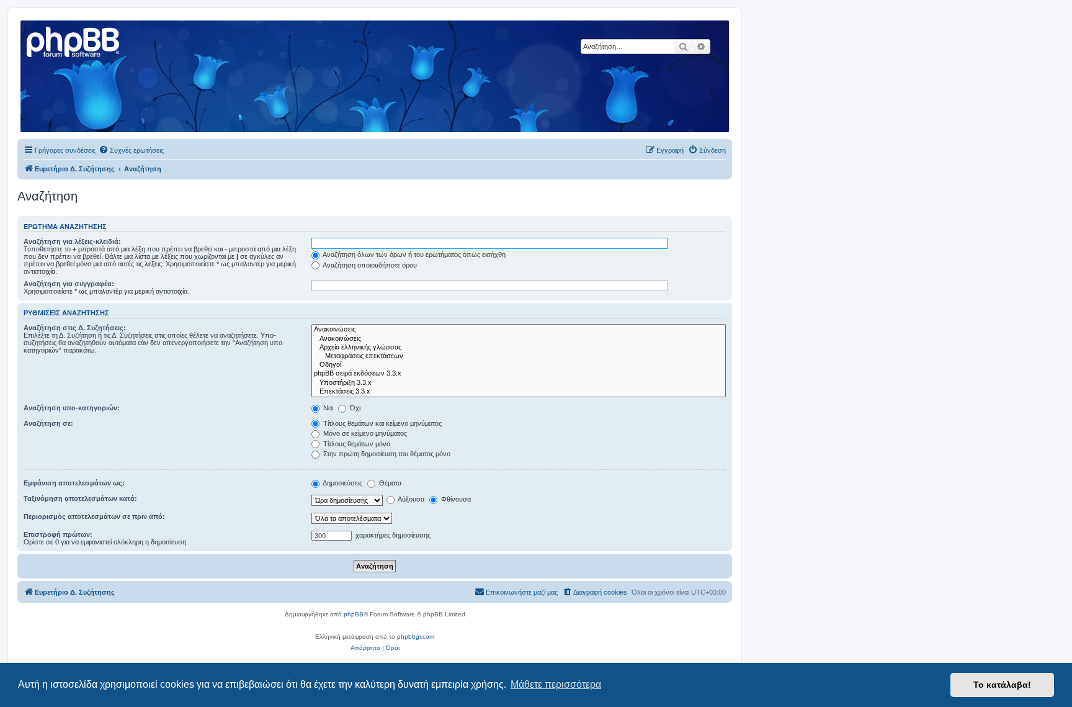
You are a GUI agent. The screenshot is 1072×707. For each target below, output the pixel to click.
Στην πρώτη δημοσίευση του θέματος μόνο (385, 453)
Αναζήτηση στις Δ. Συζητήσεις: (75, 327)
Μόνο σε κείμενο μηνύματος (364, 433)
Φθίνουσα (455, 499)
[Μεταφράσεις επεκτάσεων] (519, 356)
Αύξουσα (410, 499)
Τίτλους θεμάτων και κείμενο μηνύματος (381, 423)
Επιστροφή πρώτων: (58, 534)
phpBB (354, 614)
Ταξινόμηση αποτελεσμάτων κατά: (80, 498)
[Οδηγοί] (519, 365)
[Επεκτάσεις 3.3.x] (519, 391)
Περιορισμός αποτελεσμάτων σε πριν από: (94, 516)
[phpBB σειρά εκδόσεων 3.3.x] (519, 373)
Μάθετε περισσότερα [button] (556, 684)
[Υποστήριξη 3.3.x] (519, 383)
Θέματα (389, 483)
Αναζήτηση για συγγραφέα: (69, 283)
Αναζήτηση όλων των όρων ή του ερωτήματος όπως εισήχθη (413, 254)
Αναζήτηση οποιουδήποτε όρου (369, 265)
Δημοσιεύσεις (341, 483)
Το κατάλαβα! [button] (1002, 685)
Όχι (354, 408)
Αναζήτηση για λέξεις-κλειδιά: (72, 241)
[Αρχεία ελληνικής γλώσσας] (519, 347)
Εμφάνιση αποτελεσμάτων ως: (74, 483)
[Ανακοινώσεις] (519, 329)
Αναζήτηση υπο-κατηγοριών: (72, 408)
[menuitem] (131, 150)
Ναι (327, 408)
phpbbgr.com (415, 636)
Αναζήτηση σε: (48, 423)
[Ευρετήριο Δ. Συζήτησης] (73, 40)
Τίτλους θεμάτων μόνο (355, 444)
